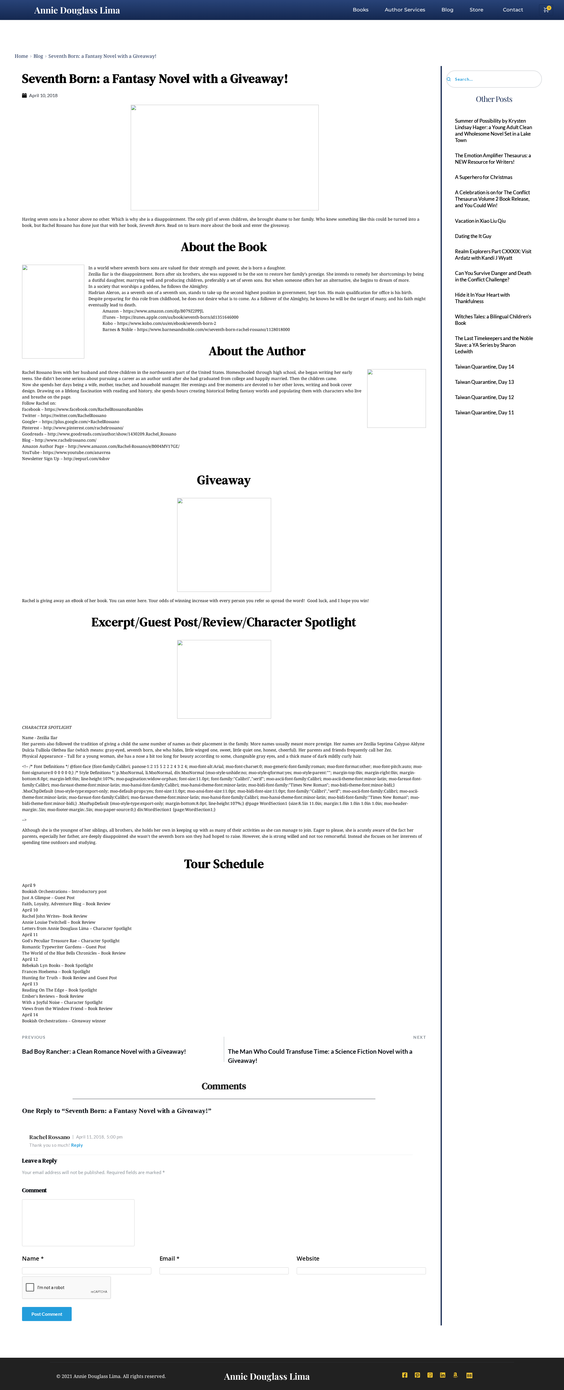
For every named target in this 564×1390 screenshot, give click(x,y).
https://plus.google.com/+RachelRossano (80, 421)
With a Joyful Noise (41, 1002)
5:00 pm (99, 1136)
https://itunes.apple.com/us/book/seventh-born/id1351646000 (179, 317)
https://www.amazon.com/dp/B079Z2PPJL (163, 311)
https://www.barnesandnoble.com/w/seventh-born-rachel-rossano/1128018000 (213, 329)
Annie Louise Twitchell (44, 922)
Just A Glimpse (36, 897)
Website (308, 1258)
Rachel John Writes (40, 916)
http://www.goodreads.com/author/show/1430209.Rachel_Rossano (112, 434)
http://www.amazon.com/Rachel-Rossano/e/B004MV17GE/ (123, 446)
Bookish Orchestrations (44, 891)
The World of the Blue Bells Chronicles (59, 953)
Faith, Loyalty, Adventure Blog (51, 903)
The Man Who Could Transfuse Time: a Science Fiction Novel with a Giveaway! (320, 1056)
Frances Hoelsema (39, 971)
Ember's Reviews (38, 996)
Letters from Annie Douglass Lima (55, 928)
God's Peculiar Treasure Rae (49, 940)
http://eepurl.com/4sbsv (87, 458)
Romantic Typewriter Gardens (51, 947)
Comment (34, 1190)
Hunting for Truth (40, 977)
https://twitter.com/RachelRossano (73, 415)
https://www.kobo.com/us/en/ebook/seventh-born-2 (166, 323)
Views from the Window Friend (52, 1008)
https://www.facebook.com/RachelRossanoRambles (94, 409)
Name (33, 1258)
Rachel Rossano (49, 1137)
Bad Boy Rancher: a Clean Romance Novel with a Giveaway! (104, 1051)
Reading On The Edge (43, 990)
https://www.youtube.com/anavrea (76, 452)
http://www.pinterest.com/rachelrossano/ (83, 427)
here (141, 600)
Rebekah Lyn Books (41, 965)
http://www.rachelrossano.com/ (65, 440)
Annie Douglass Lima (77, 10)
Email (169, 1258)
